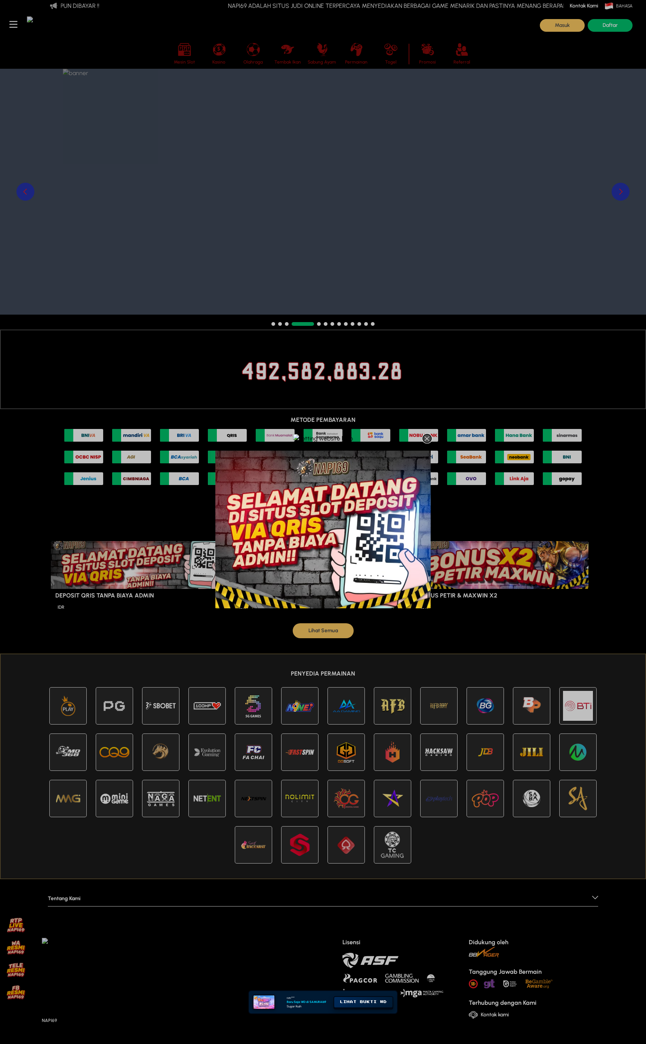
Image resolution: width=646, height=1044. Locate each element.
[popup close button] (427, 438)
